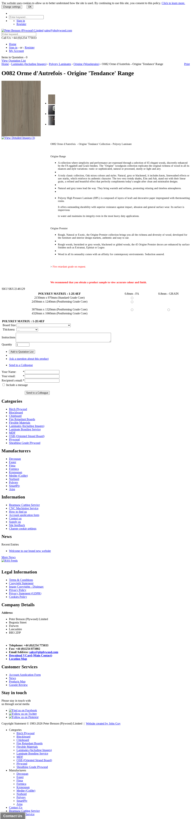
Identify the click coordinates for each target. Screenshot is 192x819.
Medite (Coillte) (18, 475)
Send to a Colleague (21, 365)
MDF (12, 432)
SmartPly (14, 485)
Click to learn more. (173, 3)
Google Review (18, 684)
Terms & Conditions (21, 579)
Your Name (8, 371)
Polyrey (13, 482)
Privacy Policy (17, 590)
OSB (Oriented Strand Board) (26, 436)
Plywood (14, 439)
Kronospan (15, 472)
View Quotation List (14, 60)
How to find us (18, 511)
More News (9, 557)
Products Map (17, 681)
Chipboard (15, 415)
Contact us (15, 518)
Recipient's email (12, 380)
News (12, 678)
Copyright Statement (21, 583)
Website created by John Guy (103, 723)
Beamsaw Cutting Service (24, 505)
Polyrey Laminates (60, 64)
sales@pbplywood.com (58, 30)
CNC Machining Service (23, 508)
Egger (12, 462)
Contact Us (15, 807)
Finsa (12, 465)
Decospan (15, 458)
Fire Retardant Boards (22, 419)
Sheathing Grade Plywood (24, 442)
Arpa (12, 489)
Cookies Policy (18, 596)
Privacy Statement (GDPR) (25, 593)
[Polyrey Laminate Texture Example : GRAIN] (51, 124)
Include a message (16, 385)
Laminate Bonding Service (25, 429)
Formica (14, 469)
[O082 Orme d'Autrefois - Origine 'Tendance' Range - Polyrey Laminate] (51, 103)
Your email (8, 376)
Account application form (24, 515)
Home (12, 44)
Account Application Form (25, 674)
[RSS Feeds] (10, 560)
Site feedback (17, 525)
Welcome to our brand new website (30, 550)
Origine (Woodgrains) (86, 64)
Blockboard (16, 412)
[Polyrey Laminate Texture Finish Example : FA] (51, 113)
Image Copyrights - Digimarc (26, 586)
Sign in (20, 20)
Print (187, 64)
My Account (16, 50)
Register (21, 24)
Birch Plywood (18, 409)
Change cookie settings (22, 528)
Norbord (14, 479)
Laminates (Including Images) (28, 64)
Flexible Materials (19, 422)
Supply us (15, 521)
